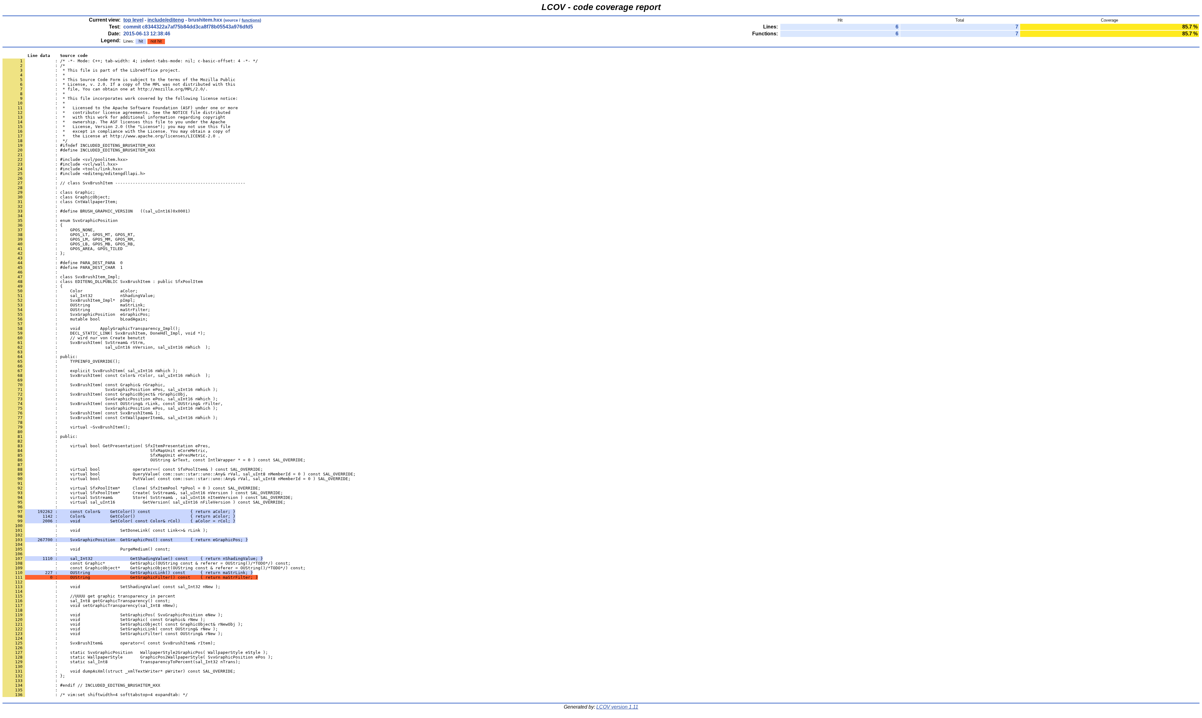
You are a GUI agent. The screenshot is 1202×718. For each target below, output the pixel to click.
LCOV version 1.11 (617, 707)
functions (251, 20)
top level (133, 20)
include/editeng (165, 20)
